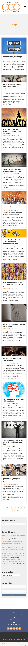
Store (4, 639)
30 (15, 507)
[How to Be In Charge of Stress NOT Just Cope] (14, 389)
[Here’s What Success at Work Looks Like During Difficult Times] (14, 429)
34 (8, 510)
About (9, 635)
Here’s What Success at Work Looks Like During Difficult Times (14, 442)
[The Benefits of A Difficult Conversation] (14, 351)
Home (5, 635)
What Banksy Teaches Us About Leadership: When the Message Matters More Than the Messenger (13, 561)
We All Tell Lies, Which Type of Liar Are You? (14, 325)
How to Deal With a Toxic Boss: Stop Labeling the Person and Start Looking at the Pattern (13, 543)
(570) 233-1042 (14, 620)
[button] (14, 595)
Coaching (21, 635)
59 (14, 510)
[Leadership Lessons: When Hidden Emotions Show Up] (14, 197)
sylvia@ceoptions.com (14, 624)
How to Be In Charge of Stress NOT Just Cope (13, 400)
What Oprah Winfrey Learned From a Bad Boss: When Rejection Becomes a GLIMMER (13, 537)
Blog (8, 639)
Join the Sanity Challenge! (12, 57)
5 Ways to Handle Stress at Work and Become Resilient (13, 170)
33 (24, 507)
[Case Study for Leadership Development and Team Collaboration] (14, 469)
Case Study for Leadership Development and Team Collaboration (12, 480)
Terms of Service (21, 639)
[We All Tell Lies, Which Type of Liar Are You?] (14, 313)
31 (18, 507)
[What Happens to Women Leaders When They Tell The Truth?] (14, 271)
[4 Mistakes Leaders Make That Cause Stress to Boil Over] (14, 78)
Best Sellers (21, 637)
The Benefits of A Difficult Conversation (12, 360)
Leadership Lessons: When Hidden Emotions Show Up (12, 207)
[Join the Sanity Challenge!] (14, 46)
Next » (18, 510)
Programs (15, 635)
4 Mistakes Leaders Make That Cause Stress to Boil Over (12, 87)
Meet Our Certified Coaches (10, 637)
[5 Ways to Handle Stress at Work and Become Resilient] (14, 160)
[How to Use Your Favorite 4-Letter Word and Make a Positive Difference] (14, 233)
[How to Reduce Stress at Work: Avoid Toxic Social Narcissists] (14, 117)
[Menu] (25, 7)
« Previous (5, 507)
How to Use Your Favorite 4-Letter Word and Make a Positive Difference (13, 242)
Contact (13, 639)
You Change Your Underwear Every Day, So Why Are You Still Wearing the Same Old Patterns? (13, 555)
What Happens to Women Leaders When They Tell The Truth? (13, 284)
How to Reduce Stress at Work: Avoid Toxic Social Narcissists (12, 131)
